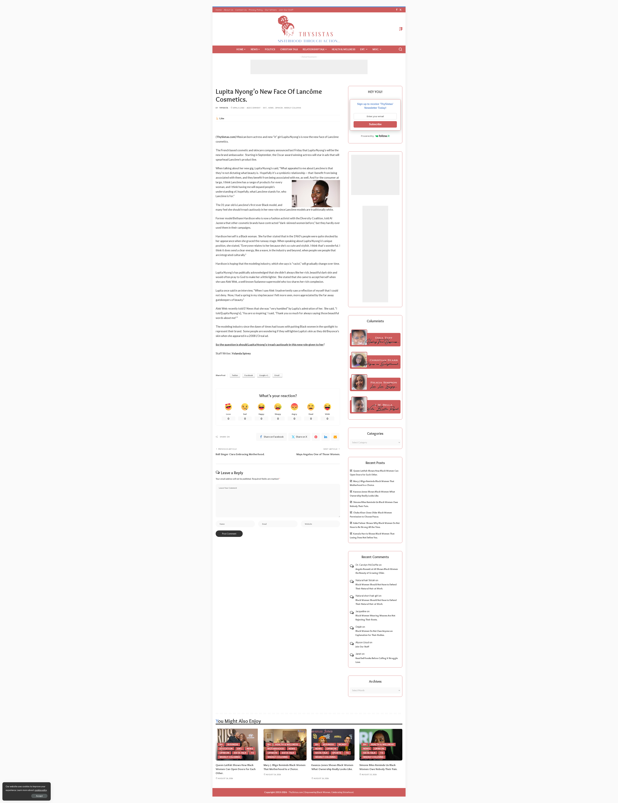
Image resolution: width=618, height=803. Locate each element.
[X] (400, 9)
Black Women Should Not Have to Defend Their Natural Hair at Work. (376, 586)
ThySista (223, 108)
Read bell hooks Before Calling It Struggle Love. (377, 660)
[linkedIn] (326, 437)
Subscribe (375, 124)
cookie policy (41, 790)
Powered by (367, 136)
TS (252, 753)
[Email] (335, 437)
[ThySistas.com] (309, 29)
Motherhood (275, 748)
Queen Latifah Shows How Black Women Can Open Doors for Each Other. (236, 769)
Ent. (265, 108)
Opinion (279, 108)
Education (226, 748)
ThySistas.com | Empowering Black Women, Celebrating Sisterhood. (321, 792)
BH (221, 744)
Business (232, 744)
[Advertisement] (309, 67)
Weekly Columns (292, 108)
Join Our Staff (362, 646)
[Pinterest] (316, 437)
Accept (39, 796)
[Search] (400, 49)
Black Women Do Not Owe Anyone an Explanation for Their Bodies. (374, 633)
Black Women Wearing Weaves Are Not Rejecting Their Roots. (375, 617)
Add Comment (254, 108)
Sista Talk (240, 753)
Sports (336, 753)
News (270, 108)
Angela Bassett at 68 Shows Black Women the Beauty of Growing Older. (377, 571)
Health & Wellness (286, 744)
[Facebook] (397, 9)
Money (343, 744)
